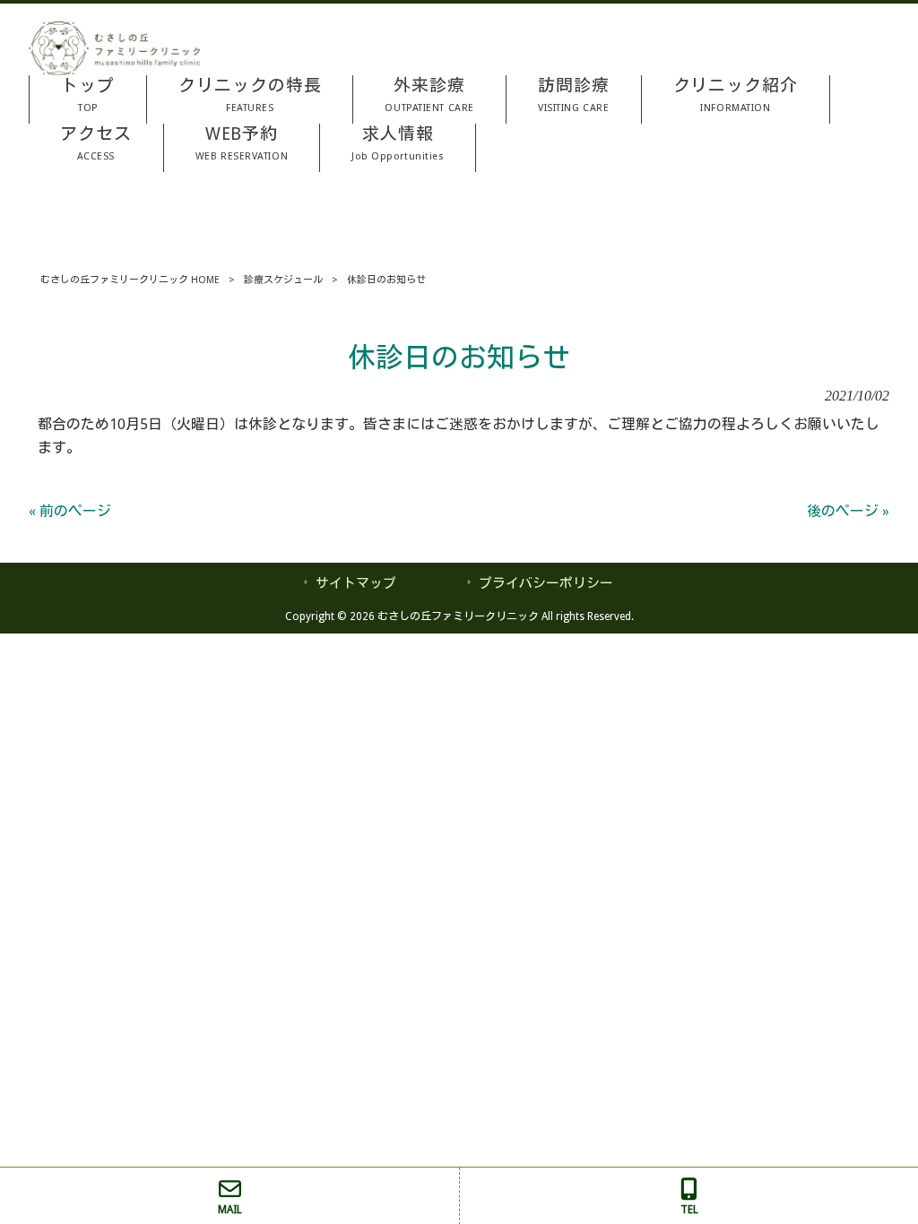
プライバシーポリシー (546, 583)
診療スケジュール (283, 280)
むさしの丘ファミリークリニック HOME (130, 280)
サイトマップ (356, 583)
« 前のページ (70, 511)
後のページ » (848, 511)
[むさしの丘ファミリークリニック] (114, 70)
